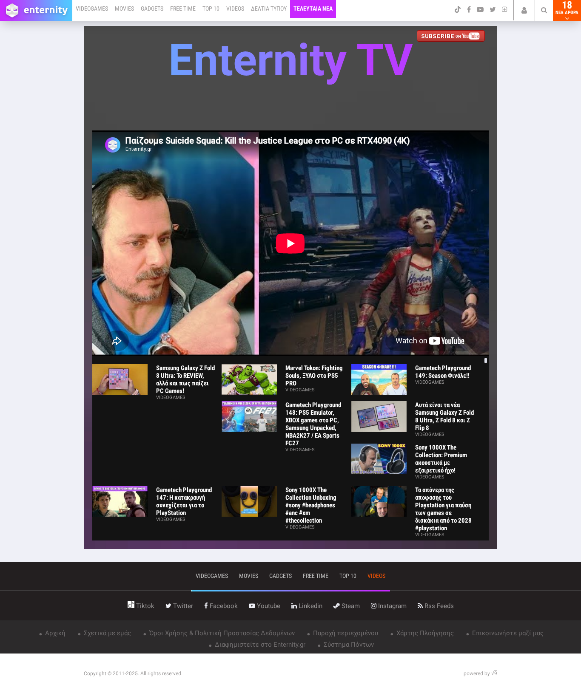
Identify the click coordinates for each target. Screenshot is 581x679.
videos (376, 575)
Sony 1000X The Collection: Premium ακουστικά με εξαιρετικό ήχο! (441, 459)
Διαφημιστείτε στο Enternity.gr (259, 644)
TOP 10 (210, 8)
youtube (267, 606)
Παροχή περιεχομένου (344, 633)
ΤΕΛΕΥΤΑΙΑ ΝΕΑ (313, 8)
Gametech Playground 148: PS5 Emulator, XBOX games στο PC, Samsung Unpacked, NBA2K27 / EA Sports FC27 (313, 424)
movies (248, 575)
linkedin (309, 606)
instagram (391, 606)
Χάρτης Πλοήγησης (424, 633)
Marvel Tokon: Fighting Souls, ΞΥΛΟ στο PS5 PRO (314, 375)
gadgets (280, 575)
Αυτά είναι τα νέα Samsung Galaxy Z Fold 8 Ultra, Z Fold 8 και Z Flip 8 (444, 416)
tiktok (144, 606)
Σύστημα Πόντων (348, 644)
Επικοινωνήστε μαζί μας (507, 633)
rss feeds (438, 606)
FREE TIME (183, 8)
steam (350, 606)
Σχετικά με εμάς (106, 633)
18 (566, 7)
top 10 (347, 575)
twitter (182, 606)
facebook (223, 606)
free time (315, 575)
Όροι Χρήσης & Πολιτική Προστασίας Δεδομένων (221, 633)
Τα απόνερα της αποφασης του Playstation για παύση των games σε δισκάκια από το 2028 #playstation (443, 509)
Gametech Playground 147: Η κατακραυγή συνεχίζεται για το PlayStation (184, 501)
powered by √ (480, 673)
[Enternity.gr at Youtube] (453, 36)
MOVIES (124, 8)
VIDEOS (235, 8)
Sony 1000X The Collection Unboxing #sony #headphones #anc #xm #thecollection (310, 505)
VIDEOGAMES (92, 8)
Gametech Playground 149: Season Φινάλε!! (443, 371)
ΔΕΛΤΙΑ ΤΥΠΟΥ (269, 8)
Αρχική (54, 633)
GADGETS (152, 8)
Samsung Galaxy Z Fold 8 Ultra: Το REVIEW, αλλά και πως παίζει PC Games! (185, 379)
